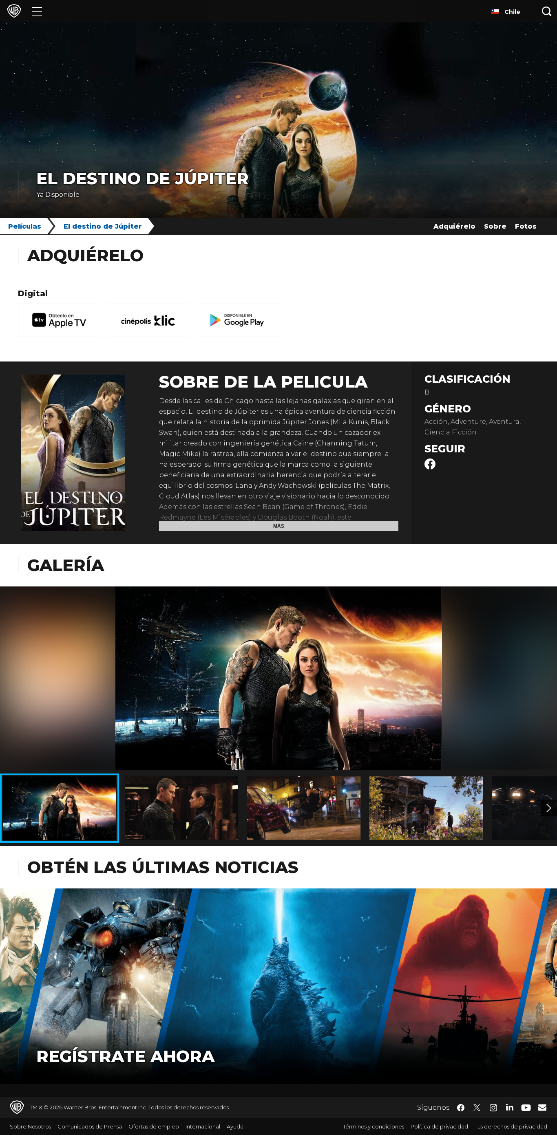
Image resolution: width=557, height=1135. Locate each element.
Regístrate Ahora (125, 1056)
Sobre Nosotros (30, 1126)
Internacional (203, 1126)
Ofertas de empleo (153, 1126)
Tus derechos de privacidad (511, 1126)
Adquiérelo (454, 226)
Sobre (495, 226)
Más (278, 526)
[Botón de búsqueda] (547, 11)
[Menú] (37, 11)
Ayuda (235, 1126)
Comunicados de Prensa (89, 1126)
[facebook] (429, 467)
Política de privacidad (439, 1126)
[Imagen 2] (549, 808)
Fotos (526, 226)
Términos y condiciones (373, 1126)
